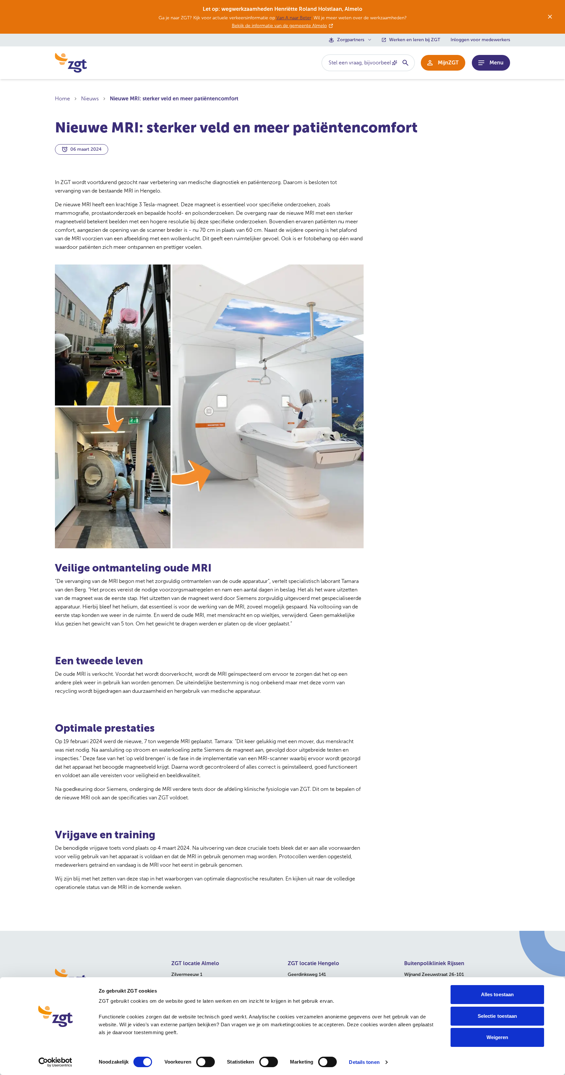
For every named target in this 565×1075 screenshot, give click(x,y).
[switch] (205, 1062)
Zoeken (405, 62)
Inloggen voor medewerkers (480, 40)
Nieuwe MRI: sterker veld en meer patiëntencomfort (174, 98)
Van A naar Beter (293, 17)
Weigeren (497, 1037)
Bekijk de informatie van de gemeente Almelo (279, 25)
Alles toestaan (497, 994)
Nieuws (90, 98)
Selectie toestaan (497, 1016)
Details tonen (364, 1062)
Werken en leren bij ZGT (414, 40)
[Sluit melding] (549, 16)
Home (62, 98)
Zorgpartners (350, 40)
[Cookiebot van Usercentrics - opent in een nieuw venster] (55, 1062)
